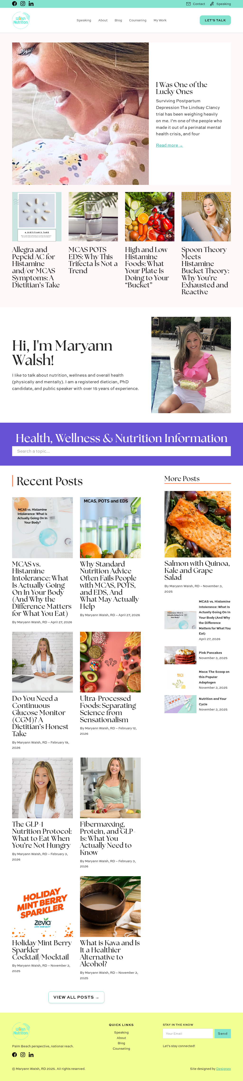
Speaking (84, 20)
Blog (118, 20)
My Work (160, 20)
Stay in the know (178, 1025)
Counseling (137, 20)
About (102, 20)
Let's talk (215, 20)
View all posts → (76, 997)
